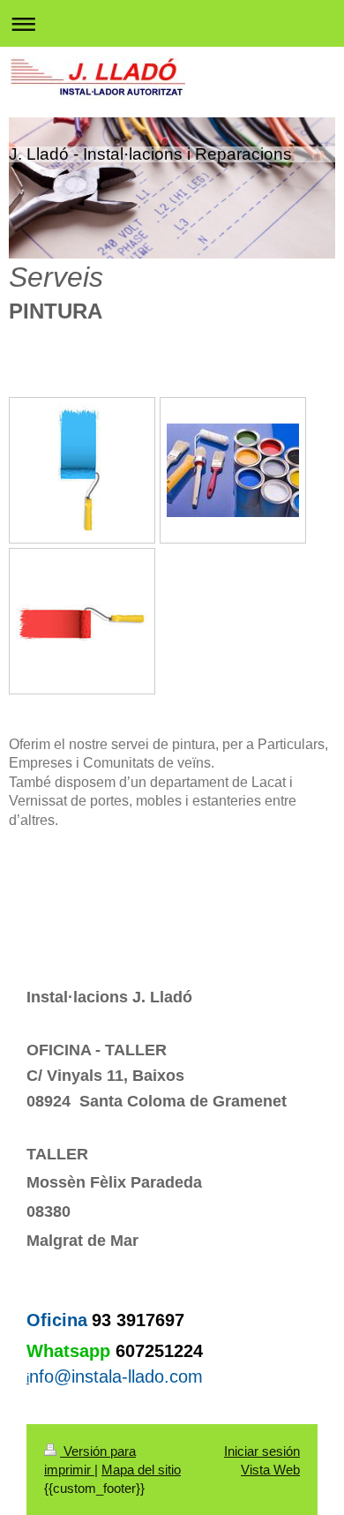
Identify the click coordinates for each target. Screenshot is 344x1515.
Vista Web (270, 1469)
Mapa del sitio (141, 1469)
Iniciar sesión (262, 1451)
